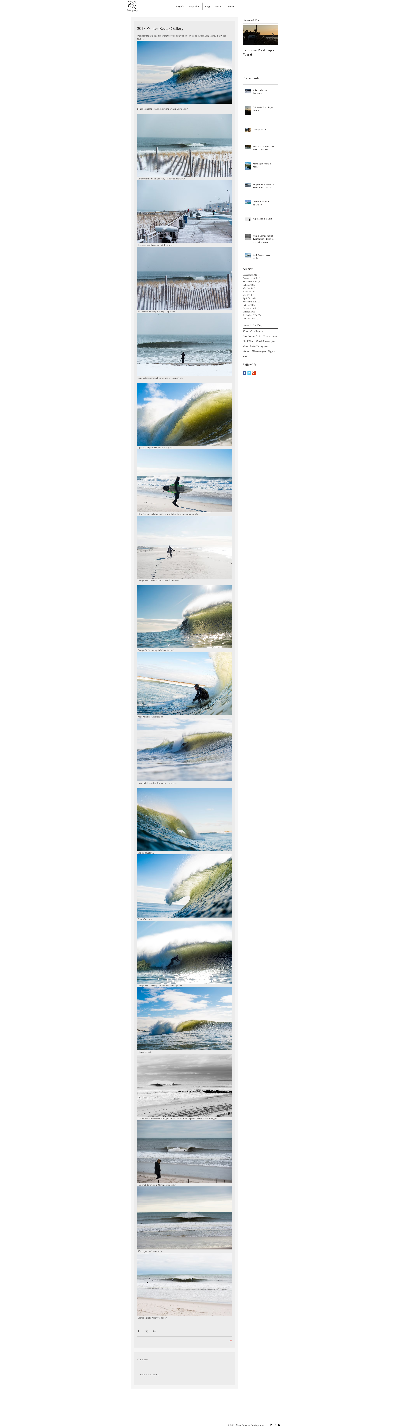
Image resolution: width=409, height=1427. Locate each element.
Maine (245, 346)
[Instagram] (275, 1424)
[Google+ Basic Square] (254, 373)
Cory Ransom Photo (252, 336)
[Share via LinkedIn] (154, 1331)
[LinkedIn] (271, 1424)
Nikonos (246, 351)
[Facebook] (279, 1424)
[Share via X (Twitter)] (146, 1331)
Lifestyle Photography (265, 341)
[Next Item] (272, 35)
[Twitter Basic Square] (249, 373)
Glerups (266, 336)
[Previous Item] (247, 35)
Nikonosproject (259, 351)
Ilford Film (248, 341)
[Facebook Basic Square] (244, 373)
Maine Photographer (259, 346)
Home (274, 336)
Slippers (271, 351)
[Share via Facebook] (138, 1331)
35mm (245, 331)
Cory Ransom (256, 331)
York (245, 356)
